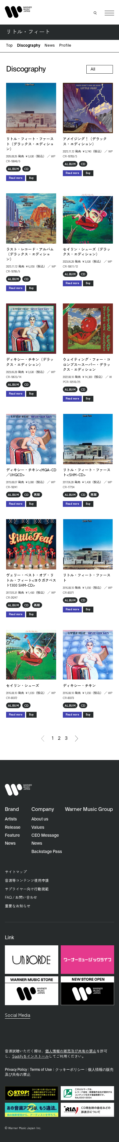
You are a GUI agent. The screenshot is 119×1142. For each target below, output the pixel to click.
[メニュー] (109, 13)
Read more (15, 178)
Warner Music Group (89, 809)
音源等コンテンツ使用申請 (27, 880)
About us (39, 819)
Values (37, 827)
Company (42, 809)
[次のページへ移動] (76, 738)
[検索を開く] (95, 13)
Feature (12, 835)
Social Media (17, 1014)
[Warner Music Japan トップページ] (18, 12)
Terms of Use (41, 1070)
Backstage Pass (46, 852)
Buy (31, 178)
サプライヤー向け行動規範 (27, 888)
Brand (12, 809)
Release (12, 827)
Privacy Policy (16, 1070)
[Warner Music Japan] (18, 790)
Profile (65, 46)
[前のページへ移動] (42, 738)
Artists (11, 819)
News (50, 46)
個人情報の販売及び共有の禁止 (70, 1050)
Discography (29, 46)
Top (9, 46)
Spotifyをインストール (30, 1056)
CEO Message (45, 835)
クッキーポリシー (70, 1070)
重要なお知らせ (18, 905)
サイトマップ (16, 871)
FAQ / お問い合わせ (21, 897)
